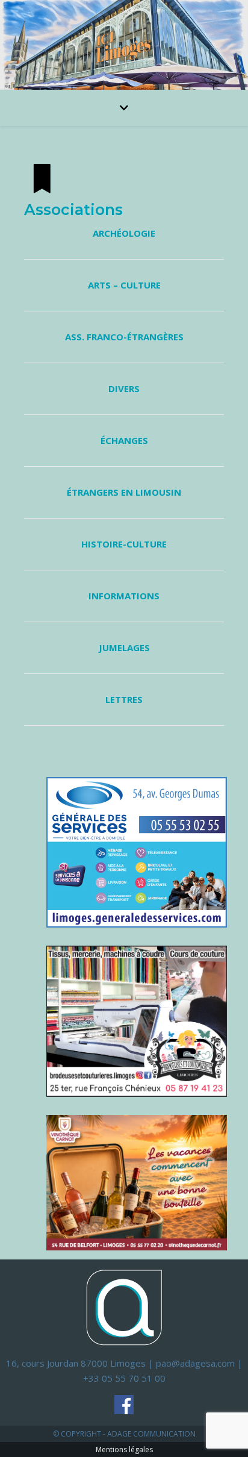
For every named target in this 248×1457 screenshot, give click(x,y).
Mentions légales (124, 1449)
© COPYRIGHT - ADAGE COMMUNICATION (124, 1434)
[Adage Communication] (124, 1307)
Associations (73, 210)
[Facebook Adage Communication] (124, 1404)
